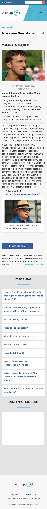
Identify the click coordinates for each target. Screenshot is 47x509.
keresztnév (7, 258)
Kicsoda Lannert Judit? (15, 344)
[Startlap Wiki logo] (23, 485)
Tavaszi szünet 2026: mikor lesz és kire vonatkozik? (23, 390)
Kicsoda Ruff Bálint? (14, 353)
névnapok (21, 261)
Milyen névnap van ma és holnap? (23, 194)
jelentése (37, 255)
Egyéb (6, 27)
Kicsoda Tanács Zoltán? (16, 327)
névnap (12, 261)
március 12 (19, 258)
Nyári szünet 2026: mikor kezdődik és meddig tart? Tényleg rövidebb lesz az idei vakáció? (23, 296)
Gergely (28, 255)
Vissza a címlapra (36, 264)
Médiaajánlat (34, 498)
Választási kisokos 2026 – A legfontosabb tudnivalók (18, 363)
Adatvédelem (30, 494)
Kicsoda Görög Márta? (15, 319)
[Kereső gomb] (43, 2)
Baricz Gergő (8, 255)
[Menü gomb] (41, 13)
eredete (19, 255)
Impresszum (16, 494)
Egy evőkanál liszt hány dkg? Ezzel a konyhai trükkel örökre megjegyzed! (22, 309)
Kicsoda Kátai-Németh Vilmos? (20, 336)
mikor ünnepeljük (33, 258)
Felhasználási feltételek (16, 498)
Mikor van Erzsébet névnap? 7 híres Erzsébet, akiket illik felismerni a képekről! (21, 377)
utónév (31, 261)
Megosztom (18, 246)
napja (5, 261)
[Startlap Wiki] (12, 13)
